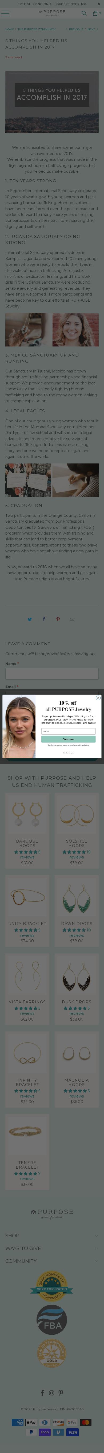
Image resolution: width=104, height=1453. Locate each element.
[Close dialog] (98, 698)
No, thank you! (68, 753)
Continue (68, 739)
